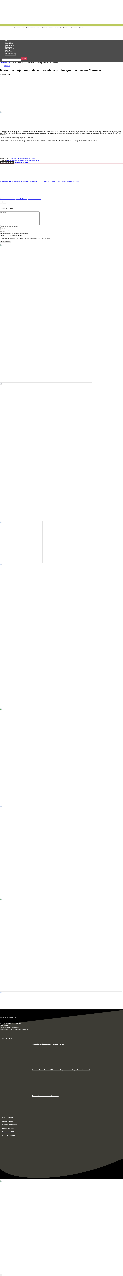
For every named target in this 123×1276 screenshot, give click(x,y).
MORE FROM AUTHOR (21, 162)
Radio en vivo (66, 27)
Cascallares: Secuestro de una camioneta (48, 1044)
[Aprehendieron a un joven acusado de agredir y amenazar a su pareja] (10, 179)
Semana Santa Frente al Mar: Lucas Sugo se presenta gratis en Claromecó (61, 1070)
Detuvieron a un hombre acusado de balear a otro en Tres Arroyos (61, 181)
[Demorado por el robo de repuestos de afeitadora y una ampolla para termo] (10, 196)
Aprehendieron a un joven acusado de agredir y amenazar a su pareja (18, 181)
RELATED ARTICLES (7, 162)
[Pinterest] (16, 82)
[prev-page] (1, 202)
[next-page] (4, 202)
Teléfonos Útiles (25, 27)
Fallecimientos (44, 27)
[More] (29, 82)
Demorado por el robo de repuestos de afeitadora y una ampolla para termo (20, 199)
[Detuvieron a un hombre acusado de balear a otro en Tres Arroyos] (53, 179)
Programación (17, 27)
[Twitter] (9, 82)
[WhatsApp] (22, 82)
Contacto (51, 27)
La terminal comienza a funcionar (45, 1096)
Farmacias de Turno (35, 27)
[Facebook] (3, 82)
